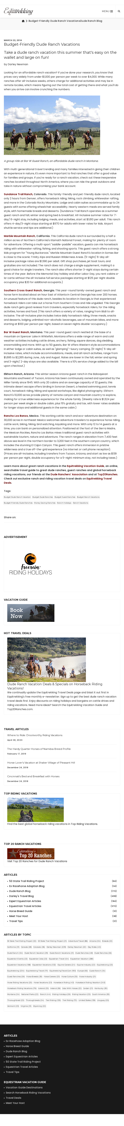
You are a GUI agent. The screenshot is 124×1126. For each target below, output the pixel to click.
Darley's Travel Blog (63, 896)
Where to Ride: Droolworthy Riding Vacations (34, 735)
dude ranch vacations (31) (62, 953)
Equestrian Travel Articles (63, 906)
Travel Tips (63, 921)
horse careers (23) (52, 976)
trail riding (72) (69, 1000)
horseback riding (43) (64, 982)
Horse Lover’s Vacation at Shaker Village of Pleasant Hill (41, 762)
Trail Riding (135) (53, 1000)
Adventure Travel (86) (78, 941)
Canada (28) (26, 947)
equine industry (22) (86, 965)
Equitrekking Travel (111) (37, 971)
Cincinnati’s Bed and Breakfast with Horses (33, 776)
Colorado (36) (39, 947)
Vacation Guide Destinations (24, 1087)
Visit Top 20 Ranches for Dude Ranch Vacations (37, 861)
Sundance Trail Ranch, (18, 194)
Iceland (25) (43, 988)
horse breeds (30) (34, 976)
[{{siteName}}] (18, 11)
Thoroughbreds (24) (35, 1000)
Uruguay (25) (103, 1000)
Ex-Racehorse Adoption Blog (63, 886)
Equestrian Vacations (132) (44, 965)
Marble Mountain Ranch (19, 236)
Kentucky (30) (101, 988)
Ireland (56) (55, 988)
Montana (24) (13, 994)
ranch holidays (64, 503)
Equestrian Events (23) (17, 959)
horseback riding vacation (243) (90, 982)
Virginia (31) (26, 1006)
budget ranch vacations (88, 497)
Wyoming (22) (39, 1006)
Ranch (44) (45, 994)
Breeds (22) (107, 941)
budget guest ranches (65, 497)
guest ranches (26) (16, 976)
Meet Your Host (63, 916)
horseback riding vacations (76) (21, 988)
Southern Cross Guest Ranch (23, 290)
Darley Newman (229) (56, 947)
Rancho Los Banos (16, 416)
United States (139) (87, 1000)
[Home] (23, 21)
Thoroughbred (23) (15, 1000)
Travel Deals (13, 1098)
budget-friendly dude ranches (18, 503)
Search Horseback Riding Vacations (28, 1092)
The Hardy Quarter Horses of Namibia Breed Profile (39, 748)
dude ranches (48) (84, 953)
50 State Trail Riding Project (63, 881)
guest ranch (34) (97, 971)
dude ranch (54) (15, 953)
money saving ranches (44, 503)
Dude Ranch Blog (63, 891)
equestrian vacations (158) (19, 965)
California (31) (13, 947)
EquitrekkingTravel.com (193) (63, 971)
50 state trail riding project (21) (52, 941)
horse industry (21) (87, 976)
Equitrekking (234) (15, 971)
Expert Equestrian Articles (63, 901)
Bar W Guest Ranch (16, 332)
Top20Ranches (107, 474)
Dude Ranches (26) (103, 953)
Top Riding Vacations (84, 824)
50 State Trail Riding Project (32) (21, 941)
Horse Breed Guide (63, 911)
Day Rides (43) (94, 947)
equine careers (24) (66, 965)
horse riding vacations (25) (19, 982)
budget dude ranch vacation (17, 497)
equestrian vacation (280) (81, 959)
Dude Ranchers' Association (69, 474)
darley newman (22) (77, 947)
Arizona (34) (95, 941)
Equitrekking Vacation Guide (85, 466)
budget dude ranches (42, 497)
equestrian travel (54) (59, 959)
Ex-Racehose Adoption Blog (23, 1041)
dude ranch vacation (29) (36, 953)
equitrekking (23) (105, 965)
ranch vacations (80, 503)
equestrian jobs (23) (38, 959)
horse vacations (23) (43, 982)
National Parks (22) (30, 994)
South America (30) (100, 994)
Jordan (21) (88, 988)
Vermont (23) (13, 1006)
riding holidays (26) (61, 994)
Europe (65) (83, 971)
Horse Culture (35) (70, 976)
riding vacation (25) (81, 994)
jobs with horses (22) (72, 988)
